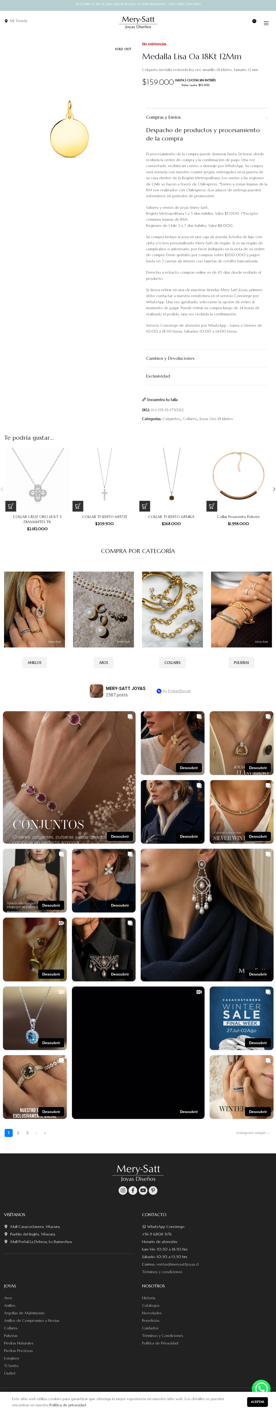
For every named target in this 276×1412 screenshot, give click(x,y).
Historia (148, 1297)
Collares (190, 418)
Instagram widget (251, 1133)
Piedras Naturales (18, 1343)
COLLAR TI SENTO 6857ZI (104, 516)
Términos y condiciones (162, 1271)
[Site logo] (138, 22)
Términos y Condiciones (162, 1335)
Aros (8, 1297)
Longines (11, 1358)
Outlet (10, 1373)
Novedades (152, 1313)
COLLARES (172, 662)
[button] (10, 506)
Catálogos (151, 1305)
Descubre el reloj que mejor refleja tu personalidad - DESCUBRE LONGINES (138, 4)
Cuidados (150, 1328)
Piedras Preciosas (18, 1350)
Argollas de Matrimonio (24, 1313)
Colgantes (171, 418)
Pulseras (11, 1335)
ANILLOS (35, 662)
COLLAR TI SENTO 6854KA (171, 516)
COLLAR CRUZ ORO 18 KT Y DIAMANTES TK (37, 519)
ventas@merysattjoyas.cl (177, 1264)
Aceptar (257, 1402)
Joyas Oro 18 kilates (216, 418)
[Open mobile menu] (266, 23)
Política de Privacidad (160, 1343)
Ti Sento (11, 1365)
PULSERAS (241, 662)
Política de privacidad (68, 1405)
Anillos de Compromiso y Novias (31, 1320)
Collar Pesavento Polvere (238, 516)
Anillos (9, 1305)
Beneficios (151, 1320)
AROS (103, 662)
